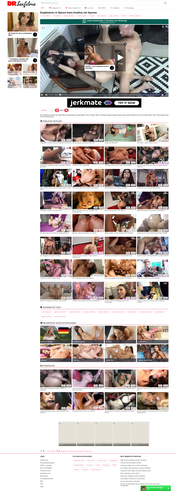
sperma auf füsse (60, 316)
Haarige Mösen (79, 465)
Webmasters (44, 476)
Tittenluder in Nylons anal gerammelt (51, 210)
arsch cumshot (113, 16)
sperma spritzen (104, 312)
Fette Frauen (102, 460)
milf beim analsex (134, 16)
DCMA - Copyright (46, 465)
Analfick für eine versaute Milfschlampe (148, 188)
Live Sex (90, 8)
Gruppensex (114, 460)
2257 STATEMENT (46, 468)
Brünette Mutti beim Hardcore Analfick (116, 188)
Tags (41, 486)
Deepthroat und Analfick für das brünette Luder (118, 255)
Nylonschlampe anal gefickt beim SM (83, 143)
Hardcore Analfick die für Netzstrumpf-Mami (85, 188)
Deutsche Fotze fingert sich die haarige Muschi (135, 470)
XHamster (106, 465)
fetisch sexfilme (69, 16)
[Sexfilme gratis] (22, 7)
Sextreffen (102, 8)
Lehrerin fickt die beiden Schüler (130, 463)
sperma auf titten (74, 312)
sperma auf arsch (118, 312)
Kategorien (55, 8)
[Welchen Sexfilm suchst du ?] (165, 3)
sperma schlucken (89, 312)
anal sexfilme (45, 16)
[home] (41, 451)
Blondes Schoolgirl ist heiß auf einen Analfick (53, 300)
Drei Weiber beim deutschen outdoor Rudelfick (135, 468)
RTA (41, 484)
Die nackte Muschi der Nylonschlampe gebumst (54, 233)
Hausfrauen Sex (79, 460)
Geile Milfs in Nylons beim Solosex (147, 143)
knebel (124, 16)
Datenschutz (44, 460)
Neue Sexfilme (73, 8)
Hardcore (85, 469)
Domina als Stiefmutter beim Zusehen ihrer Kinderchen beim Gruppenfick (140, 484)
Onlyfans (115, 8)
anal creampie (81, 16)
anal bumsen (101, 16)
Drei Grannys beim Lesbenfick (130, 481)
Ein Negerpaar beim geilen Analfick (50, 255)
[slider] (109, 95)
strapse (92, 16)
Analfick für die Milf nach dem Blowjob (148, 278)
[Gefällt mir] (57, 110)
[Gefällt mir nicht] (66, 110)
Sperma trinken (46, 316)
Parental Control (45, 470)
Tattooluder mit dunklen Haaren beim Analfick (118, 165)
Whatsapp (130, 8)
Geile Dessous (96, 469)
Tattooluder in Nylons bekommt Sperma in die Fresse (56, 143)
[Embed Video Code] (51, 110)
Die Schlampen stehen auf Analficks (83, 278)
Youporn (76, 469)
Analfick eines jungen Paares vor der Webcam (86, 300)
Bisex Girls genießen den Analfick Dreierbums (118, 278)
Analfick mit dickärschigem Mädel (50, 278)
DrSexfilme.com (45, 473)
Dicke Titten (91, 460)
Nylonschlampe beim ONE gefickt (115, 210)
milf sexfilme (57, 16)
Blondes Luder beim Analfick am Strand (84, 233)
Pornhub (89, 465)
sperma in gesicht (60, 312)
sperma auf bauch (146, 312)
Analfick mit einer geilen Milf (80, 165)
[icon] (43, 8)
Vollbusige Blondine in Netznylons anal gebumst (151, 210)
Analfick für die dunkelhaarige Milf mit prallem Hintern (152, 255)
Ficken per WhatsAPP (111, 143)
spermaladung (46, 312)
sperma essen (131, 312)
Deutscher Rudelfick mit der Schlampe (132, 476)
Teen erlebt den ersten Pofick (129, 473)
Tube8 (98, 465)
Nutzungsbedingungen (47, 463)
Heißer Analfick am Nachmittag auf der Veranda (119, 233)
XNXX (114, 465)
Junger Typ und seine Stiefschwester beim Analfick (152, 233)
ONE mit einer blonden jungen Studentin (133, 460)
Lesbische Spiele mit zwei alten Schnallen (133, 465)
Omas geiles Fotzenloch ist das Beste (132, 478)
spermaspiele (159, 312)
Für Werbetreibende (46, 478)
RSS (41, 481)
